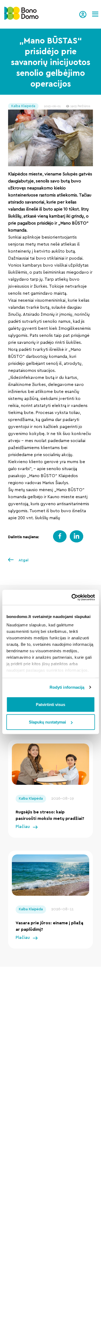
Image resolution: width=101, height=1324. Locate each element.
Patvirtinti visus (50, 704)
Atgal (23, 560)
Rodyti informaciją (67, 687)
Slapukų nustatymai (47, 722)
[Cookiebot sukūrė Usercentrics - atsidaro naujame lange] (72, 597)
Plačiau (23, 827)
